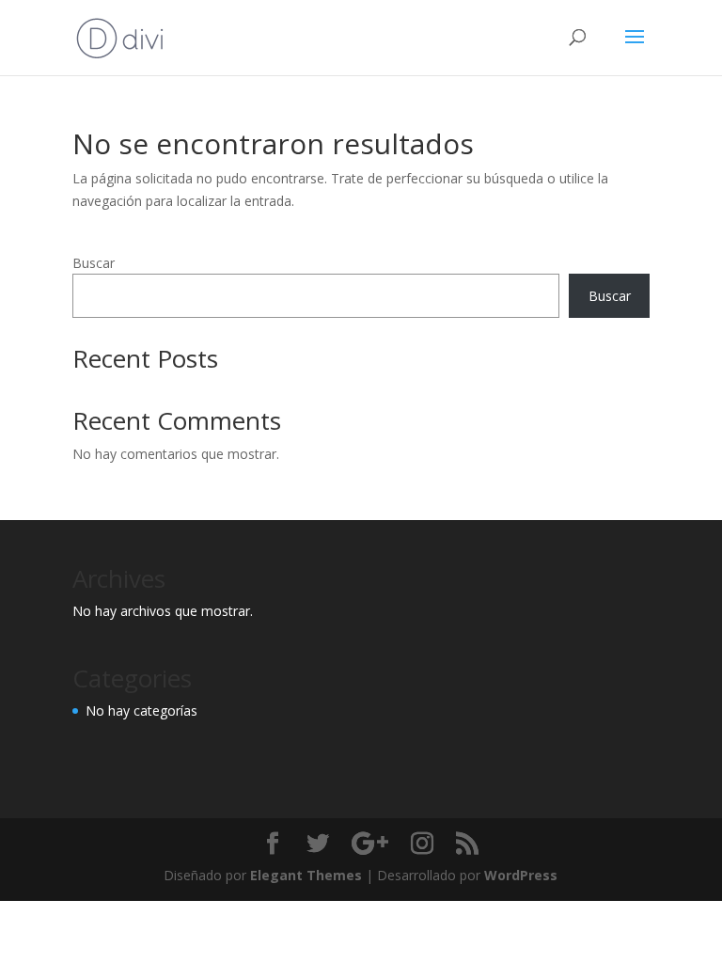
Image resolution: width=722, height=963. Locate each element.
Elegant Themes (306, 875)
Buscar (93, 263)
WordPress (520, 875)
